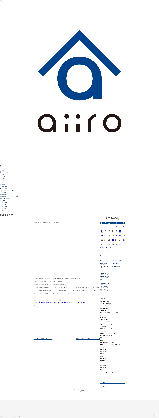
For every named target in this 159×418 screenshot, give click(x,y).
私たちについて (6, 208)
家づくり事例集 (3, 188)
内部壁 (3, 176)
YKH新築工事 (103, 310)
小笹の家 (102, 340)
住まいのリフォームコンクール (106, 289)
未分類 (101, 347)
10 (120, 231)
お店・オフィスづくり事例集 (7, 190)
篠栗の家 (102, 358)
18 (124, 235)
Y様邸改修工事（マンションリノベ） (108, 312)
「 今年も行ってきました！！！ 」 (87, 338)
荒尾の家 (102, 363)
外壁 (3, 178)
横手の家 (102, 279)
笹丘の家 (102, 356)
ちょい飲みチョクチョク (105, 324)
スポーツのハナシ (104, 319)
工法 (3, 182)
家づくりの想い (3, 166)
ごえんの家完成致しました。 (106, 286)
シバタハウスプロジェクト (105, 317)
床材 (3, 174)
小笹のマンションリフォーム (106, 337)
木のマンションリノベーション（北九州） (109, 344)
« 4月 (102, 248)
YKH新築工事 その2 (104, 276)
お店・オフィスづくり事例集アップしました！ (110, 266)
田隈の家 (102, 353)
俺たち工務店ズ (103, 331)
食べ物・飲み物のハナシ (105, 372)
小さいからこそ (6, 170)
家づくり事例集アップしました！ (107, 270)
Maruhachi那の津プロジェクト (107, 305)
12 (102, 235)
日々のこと (2, 200)
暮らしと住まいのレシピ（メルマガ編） (9, 196)
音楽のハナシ (103, 369)
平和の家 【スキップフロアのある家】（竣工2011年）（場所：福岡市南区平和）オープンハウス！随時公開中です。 (62, 302)
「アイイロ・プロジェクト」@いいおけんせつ (11, 417)
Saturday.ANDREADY (105, 308)
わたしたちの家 (3, 202)
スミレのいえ (3, 192)
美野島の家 (102, 360)
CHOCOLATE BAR (104, 301)
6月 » (108, 248)
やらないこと (5, 168)
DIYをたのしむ (3, 186)
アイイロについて (6, 206)
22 (113, 240)
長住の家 (102, 367)
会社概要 (4, 210)
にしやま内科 (103, 326)
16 (116, 235)
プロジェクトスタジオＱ (105, 328)
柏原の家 (102, 349)
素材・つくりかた (4, 172)
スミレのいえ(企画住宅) (105, 321)
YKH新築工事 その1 (104, 283)
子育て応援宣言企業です (105, 335)
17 (120, 235)
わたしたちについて (5, 204)
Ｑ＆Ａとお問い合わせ (5, 198)
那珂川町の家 (103, 365)
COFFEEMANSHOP (104, 303)
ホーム (1, 164)
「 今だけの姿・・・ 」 (44, 338)
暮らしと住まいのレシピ (6, 194)
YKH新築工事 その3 (104, 273)
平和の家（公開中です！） (105, 342)
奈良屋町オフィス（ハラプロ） (106, 333)
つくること (2, 184)
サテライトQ (103, 315)
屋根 (3, 180)
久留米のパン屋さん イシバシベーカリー (109, 263)
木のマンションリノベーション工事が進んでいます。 (111, 260)
